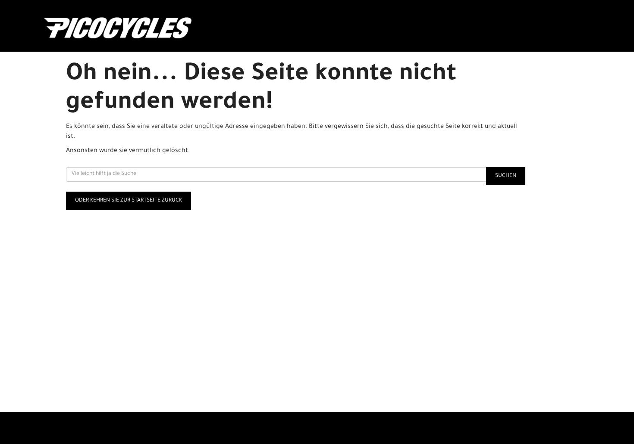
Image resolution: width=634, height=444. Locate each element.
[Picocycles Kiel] (153, 28)
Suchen (505, 176)
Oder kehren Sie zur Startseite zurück (128, 201)
